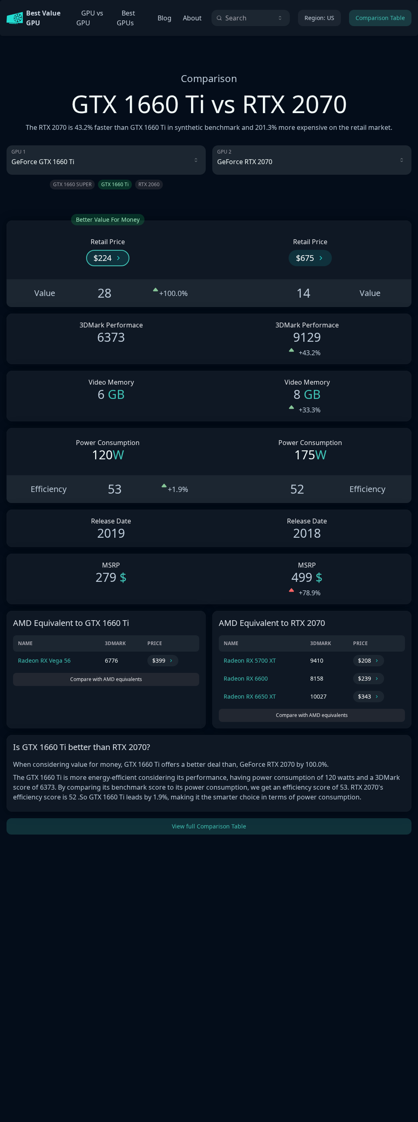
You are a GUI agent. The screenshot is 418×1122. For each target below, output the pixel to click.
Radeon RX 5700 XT (250, 660)
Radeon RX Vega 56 (44, 660)
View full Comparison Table (209, 826)
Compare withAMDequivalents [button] (106, 679)
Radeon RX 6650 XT (250, 696)
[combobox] (250, 17)
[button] (107, 258)
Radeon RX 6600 (246, 678)
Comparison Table (380, 18)
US (319, 18)
